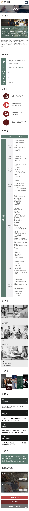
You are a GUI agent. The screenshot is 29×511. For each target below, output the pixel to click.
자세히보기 (23, 479)
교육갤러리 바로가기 (14, 506)
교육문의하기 (14, 501)
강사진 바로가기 (15, 497)
